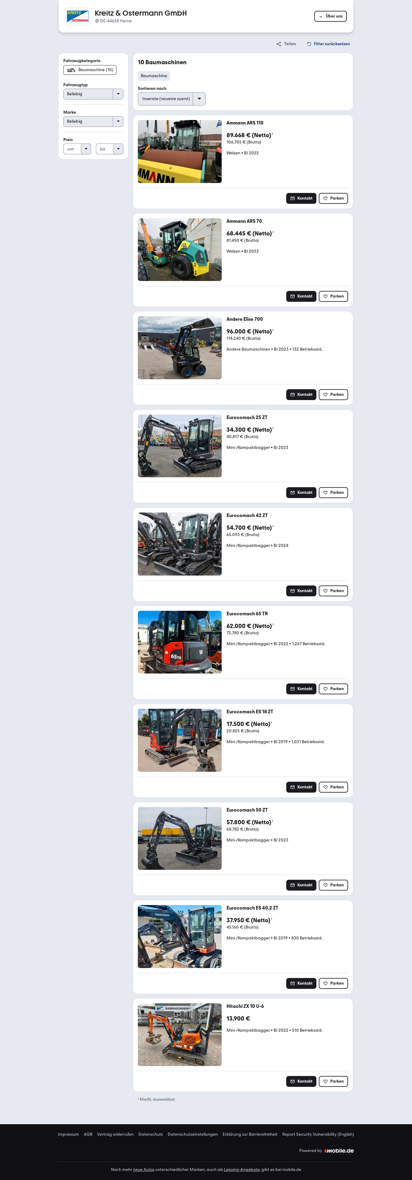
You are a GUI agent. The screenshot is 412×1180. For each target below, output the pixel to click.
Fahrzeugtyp (75, 84)
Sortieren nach (152, 88)
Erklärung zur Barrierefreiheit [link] (250, 1134)
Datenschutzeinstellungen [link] (193, 1134)
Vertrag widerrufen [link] (115, 1134)
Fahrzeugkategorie (81, 60)
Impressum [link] (68, 1134)
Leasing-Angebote (242, 1169)
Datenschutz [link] (150, 1134)
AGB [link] (88, 1134)
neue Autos (143, 1169)
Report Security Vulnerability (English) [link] (318, 1134)
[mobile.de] (339, 1150)
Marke (69, 112)
